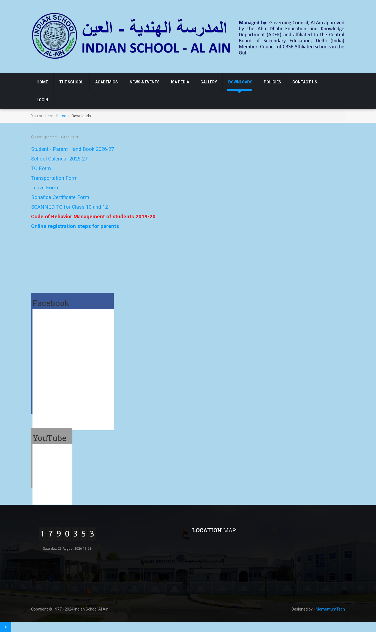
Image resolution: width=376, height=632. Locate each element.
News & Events (145, 82)
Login (42, 100)
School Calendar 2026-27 (59, 159)
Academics (106, 82)
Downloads (240, 82)
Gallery (208, 82)
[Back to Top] (5, 627)
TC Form (41, 168)
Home (42, 82)
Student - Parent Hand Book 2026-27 (72, 149)
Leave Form (44, 188)
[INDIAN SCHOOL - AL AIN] (188, 36)
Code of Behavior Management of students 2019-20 (93, 217)
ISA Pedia (180, 82)
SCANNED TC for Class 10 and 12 (69, 207)
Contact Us (304, 82)
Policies (272, 82)
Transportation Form (54, 178)
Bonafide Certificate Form (60, 197)
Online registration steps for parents (75, 226)
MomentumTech (330, 609)
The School (71, 82)
